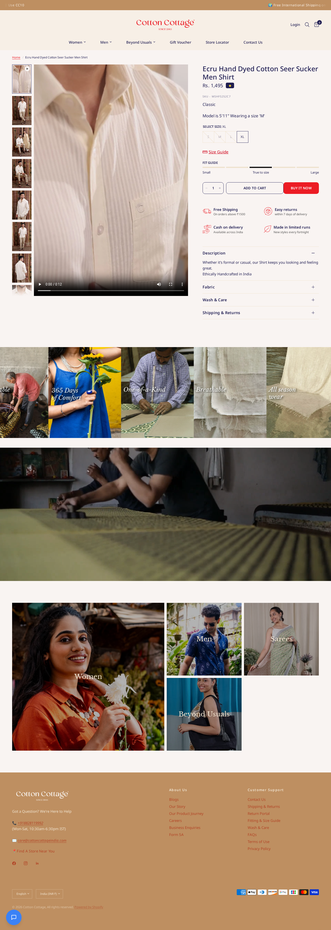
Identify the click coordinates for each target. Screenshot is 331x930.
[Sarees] (281, 639)
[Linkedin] (40, 863)
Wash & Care (215, 299)
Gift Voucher (180, 42)
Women (75, 42)
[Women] (88, 677)
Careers (175, 820)
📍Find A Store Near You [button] (33, 851)
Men (104, 42)
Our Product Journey (186, 813)
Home (16, 57)
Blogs (174, 799)
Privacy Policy (259, 848)
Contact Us (253, 42)
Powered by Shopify (88, 907)
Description (214, 253)
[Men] (204, 639)
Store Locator (217, 42)
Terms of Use (258, 841)
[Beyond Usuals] (204, 714)
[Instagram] (29, 863)
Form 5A (176, 834)
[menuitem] (77, 42)
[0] (315, 25)
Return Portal (259, 813)
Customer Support (266, 790)
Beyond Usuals (139, 42)
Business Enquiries (184, 827)
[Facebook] (17, 863)
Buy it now (301, 188)
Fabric (209, 287)
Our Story (177, 806)
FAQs (252, 834)
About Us (178, 790)
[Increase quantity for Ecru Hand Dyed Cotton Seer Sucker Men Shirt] (219, 188)
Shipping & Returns (221, 312)
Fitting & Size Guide (264, 820)
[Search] (307, 25)
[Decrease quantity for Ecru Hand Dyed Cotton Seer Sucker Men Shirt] (206, 188)
